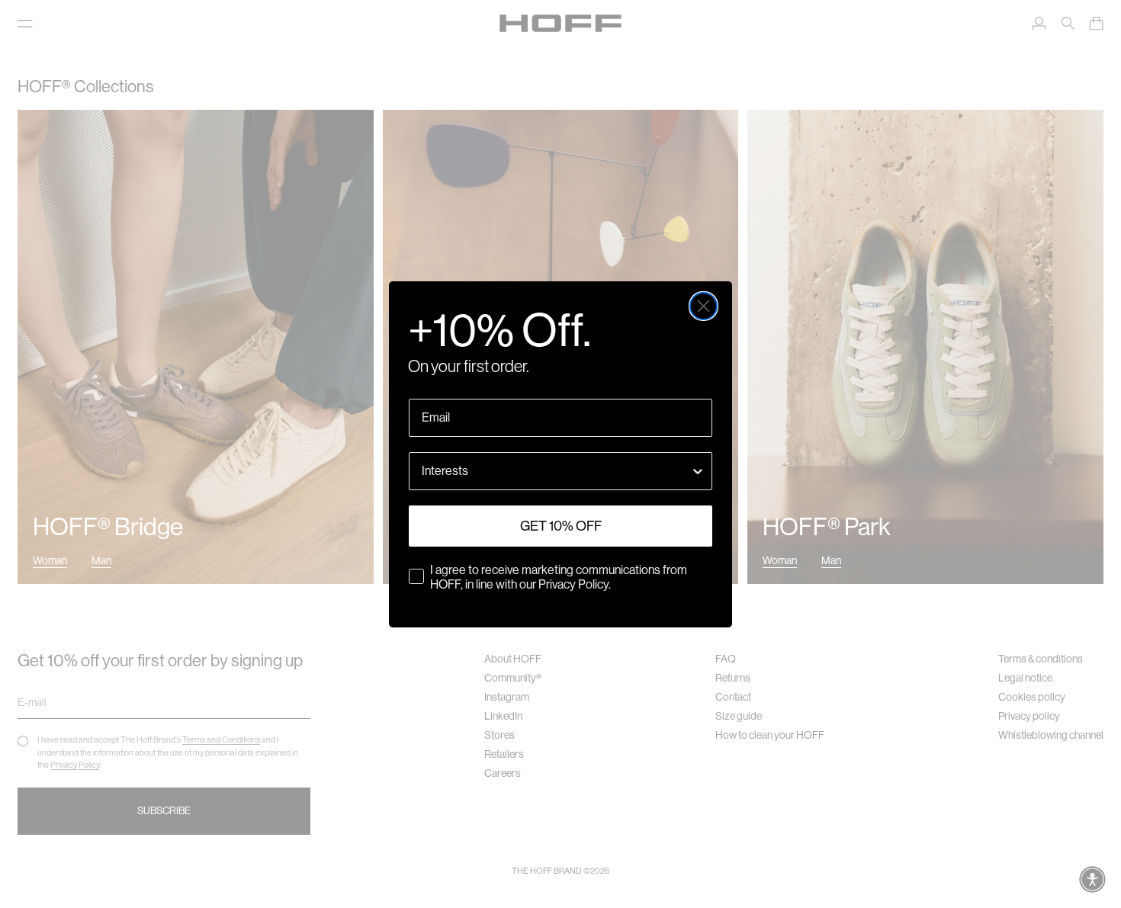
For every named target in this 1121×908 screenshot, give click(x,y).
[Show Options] (697, 471)
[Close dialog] (703, 306)
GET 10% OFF (561, 526)
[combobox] (556, 471)
